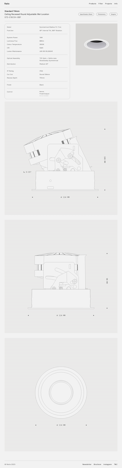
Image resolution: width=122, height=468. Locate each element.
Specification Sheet (86, 14)
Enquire (113, 14)
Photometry (102, 14)
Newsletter (86, 464)
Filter (100, 3)
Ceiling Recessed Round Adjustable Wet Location (27, 14)
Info (115, 3)
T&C (115, 464)
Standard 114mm (12, 11)
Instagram (107, 464)
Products (92, 3)
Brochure (97, 464)
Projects (108, 3)
